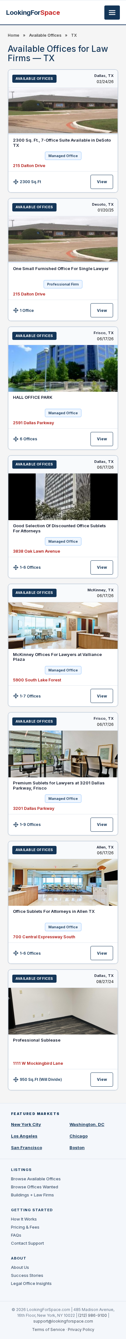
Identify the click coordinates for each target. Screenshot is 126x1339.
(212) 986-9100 (92, 1315)
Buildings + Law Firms (32, 1194)
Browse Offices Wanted (34, 1186)
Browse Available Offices (36, 1178)
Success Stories (27, 1275)
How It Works (24, 1219)
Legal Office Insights (31, 1283)
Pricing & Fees (25, 1227)
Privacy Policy (81, 1329)
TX (74, 35)
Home (13, 35)
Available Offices (45, 35)
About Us (20, 1267)
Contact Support (27, 1243)
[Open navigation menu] (112, 12)
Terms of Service (48, 1329)
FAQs (16, 1235)
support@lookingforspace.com (63, 1321)
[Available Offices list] (63, 111)
